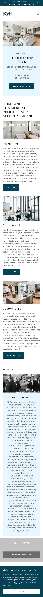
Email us (11, 272)
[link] (7, 13)
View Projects (21, 86)
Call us (10, 187)
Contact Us (13, 355)
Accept (21, 591)
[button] (38, 13)
